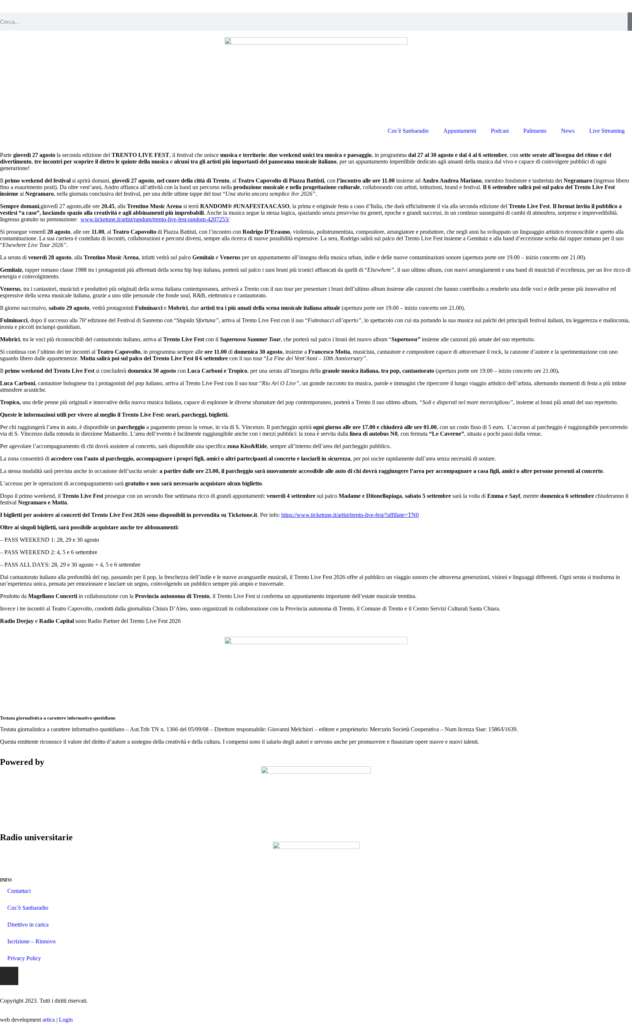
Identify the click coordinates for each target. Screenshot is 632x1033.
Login (66, 1020)
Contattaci (19, 891)
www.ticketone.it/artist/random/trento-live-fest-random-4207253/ (154, 219)
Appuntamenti (459, 131)
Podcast (500, 131)
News (568, 131)
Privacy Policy (24, 958)
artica (48, 1020)
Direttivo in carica (28, 924)
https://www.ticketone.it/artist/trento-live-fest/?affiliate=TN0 (350, 515)
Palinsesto (534, 131)
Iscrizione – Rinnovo (31, 941)
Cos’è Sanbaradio (408, 131)
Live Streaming (607, 131)
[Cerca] (630, 21)
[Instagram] (9, 976)
